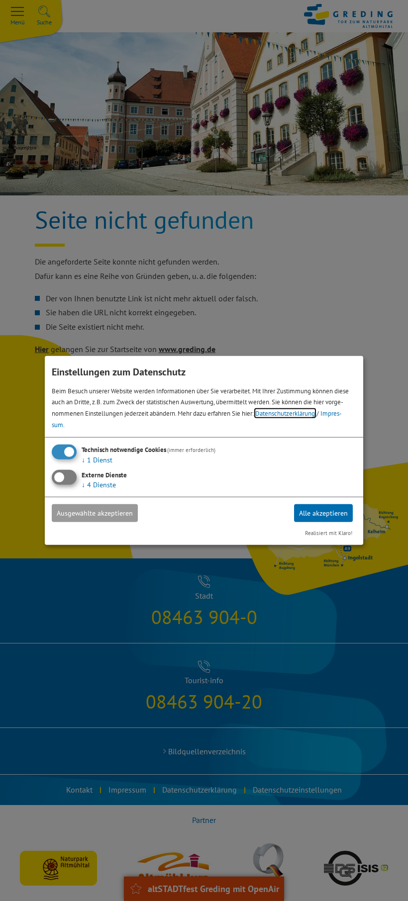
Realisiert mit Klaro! (328, 533)
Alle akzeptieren (323, 513)
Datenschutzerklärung (285, 413)
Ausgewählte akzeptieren (95, 513)
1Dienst (97, 459)
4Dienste (99, 484)
